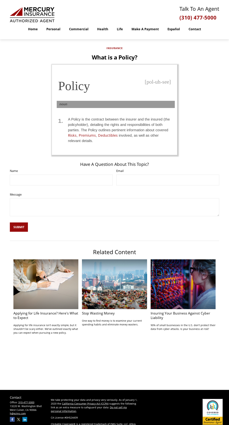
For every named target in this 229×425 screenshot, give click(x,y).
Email (120, 171)
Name (14, 171)
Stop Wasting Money (98, 313)
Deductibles (108, 135)
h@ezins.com (18, 413)
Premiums (87, 135)
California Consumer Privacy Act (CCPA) (85, 403)
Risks (72, 135)
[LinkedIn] (24, 419)
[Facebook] (12, 419)
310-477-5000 (26, 402)
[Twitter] (18, 419)
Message (16, 194)
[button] (33, 29)
